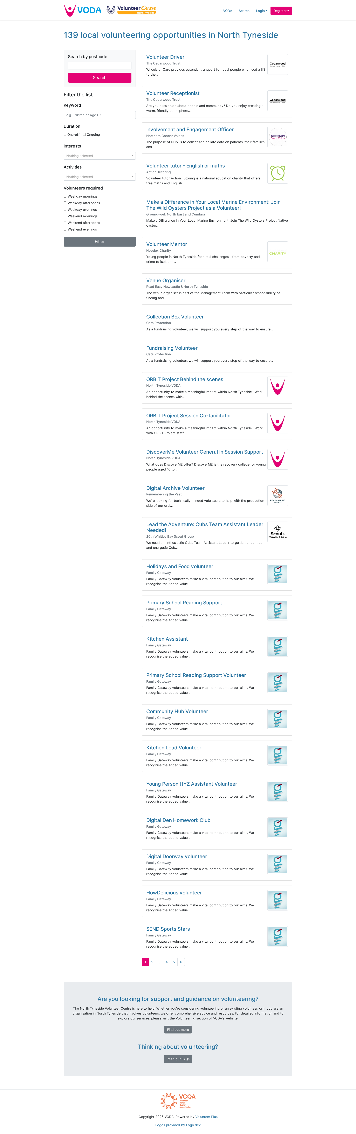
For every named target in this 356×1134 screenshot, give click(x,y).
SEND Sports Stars (168, 929)
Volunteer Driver (165, 57)
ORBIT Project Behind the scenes (184, 379)
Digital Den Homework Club (178, 820)
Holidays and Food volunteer (179, 566)
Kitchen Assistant (167, 639)
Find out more (178, 1030)
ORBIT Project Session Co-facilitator (188, 416)
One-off (73, 134)
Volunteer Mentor (166, 244)
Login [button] (260, 11)
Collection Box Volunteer (175, 317)
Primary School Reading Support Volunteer (196, 675)
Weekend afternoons (84, 223)
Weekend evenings (82, 229)
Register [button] (280, 11)
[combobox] (100, 156)
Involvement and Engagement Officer (190, 129)
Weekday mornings (82, 196)
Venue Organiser (165, 280)
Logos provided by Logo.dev (178, 1125)
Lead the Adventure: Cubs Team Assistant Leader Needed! (204, 527)
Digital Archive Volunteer (175, 488)
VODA (227, 11)
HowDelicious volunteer (174, 893)
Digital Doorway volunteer (176, 856)
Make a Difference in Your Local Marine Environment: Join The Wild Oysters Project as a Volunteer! (213, 205)
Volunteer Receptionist (173, 93)
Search (244, 11)
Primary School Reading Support (184, 603)
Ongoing (93, 134)
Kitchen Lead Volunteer (173, 748)
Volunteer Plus (206, 1117)
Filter (100, 241)
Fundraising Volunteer (172, 348)
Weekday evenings (82, 209)
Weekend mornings (82, 216)
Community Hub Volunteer (177, 711)
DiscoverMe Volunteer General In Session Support (204, 452)
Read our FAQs (178, 1059)
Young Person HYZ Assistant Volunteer (191, 784)
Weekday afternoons (84, 203)
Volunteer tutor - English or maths (185, 166)
